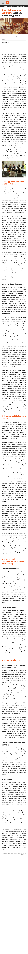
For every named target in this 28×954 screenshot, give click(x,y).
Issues (17, 6)
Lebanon (11, 44)
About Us (11, 6)
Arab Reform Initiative (7, 2)
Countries (22, 6)
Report (3, 39)
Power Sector (18, 44)
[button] (3, 169)
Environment (5, 44)
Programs (5, 6)
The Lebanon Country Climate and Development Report (14, 344)
